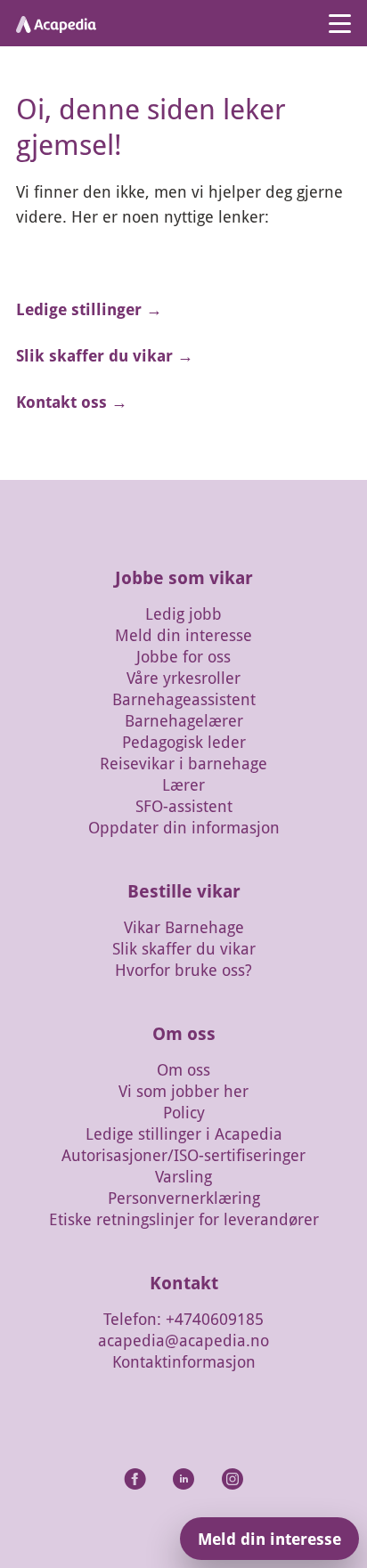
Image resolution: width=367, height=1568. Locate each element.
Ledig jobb (183, 613)
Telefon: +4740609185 (183, 1318)
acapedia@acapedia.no (183, 1340)
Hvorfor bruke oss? (183, 969)
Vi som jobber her (183, 1090)
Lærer (183, 784)
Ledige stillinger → (89, 309)
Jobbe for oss (183, 656)
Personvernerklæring (184, 1197)
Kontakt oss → (71, 401)
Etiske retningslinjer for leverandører (184, 1219)
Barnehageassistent (184, 699)
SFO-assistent (183, 805)
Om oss (183, 1069)
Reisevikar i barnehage (183, 763)
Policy (184, 1112)
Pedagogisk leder (184, 741)
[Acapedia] (56, 23)
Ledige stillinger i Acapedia (184, 1133)
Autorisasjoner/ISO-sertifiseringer (183, 1155)
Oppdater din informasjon (184, 827)
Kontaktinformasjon (184, 1361)
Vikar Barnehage (184, 927)
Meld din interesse (183, 635)
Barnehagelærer (184, 720)
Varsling (183, 1176)
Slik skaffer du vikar (184, 948)
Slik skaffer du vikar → (104, 355)
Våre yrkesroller (183, 677)
